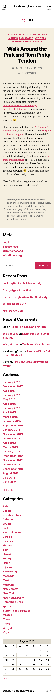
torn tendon (29, 215)
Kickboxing (26, 38)
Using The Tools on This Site (28, 326)
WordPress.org (12, 255)
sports (37, 41)
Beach (7, 510)
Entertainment (12, 532)
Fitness (43, 34)
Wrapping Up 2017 (14, 303)
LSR (20, 68)
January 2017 (11, 395)
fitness (46, 202)
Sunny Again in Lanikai (17, 290)
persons (17, 212)
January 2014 (11, 429)
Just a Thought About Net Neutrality (25, 297)
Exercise (31, 34)
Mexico (7, 580)
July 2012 (9, 477)
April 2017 (9, 390)
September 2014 (13, 425)
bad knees (21, 199)
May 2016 (9, 399)
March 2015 (10, 416)
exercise (27, 202)
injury (31, 209)
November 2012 (13, 460)
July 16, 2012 (35, 68)
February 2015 (12, 421)
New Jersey (10, 588)
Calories (12, 34)
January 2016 (11, 408)
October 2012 (11, 464)
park (9, 212)
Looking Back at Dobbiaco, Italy (22, 283)
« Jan (7, 678)
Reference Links (22, 41)
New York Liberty (13, 597)
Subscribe (8, 490)
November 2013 (13, 434)
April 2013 (9, 442)
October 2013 (11, 438)
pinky (24, 212)
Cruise (7, 523)
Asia (5, 506)
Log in (6, 242)
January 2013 (11, 451)
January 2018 (11, 382)
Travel (7, 623)
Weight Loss (10, 333)
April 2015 (9, 412)
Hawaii (7, 554)
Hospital (27, 206)
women (23, 219)
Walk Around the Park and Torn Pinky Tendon (27, 55)
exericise (37, 202)
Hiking (7, 558)
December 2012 (13, 455)
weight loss (12, 219)
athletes (11, 199)
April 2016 (9, 403)
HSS (26, 209)
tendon (18, 215)
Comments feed (13, 251)
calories (32, 199)
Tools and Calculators (36, 344)
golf (5, 549)
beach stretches (13, 515)
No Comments (29, 72)
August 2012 (11, 473)
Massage (8, 575)
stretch (7, 614)
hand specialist (14, 206)
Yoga (6, 632)
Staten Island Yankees (16, 610)
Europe (7, 536)
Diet (21, 34)
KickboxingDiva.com (27, 6)
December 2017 (13, 386)
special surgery (35, 212)
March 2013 (10, 447)
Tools (6, 619)
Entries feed (10, 246)
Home (6, 562)
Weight (7, 628)
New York (40, 38)
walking (40, 215)
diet (20, 202)
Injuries (13, 38)
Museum (8, 584)
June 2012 (9, 481)
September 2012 (13, 468)
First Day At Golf (13, 310)
